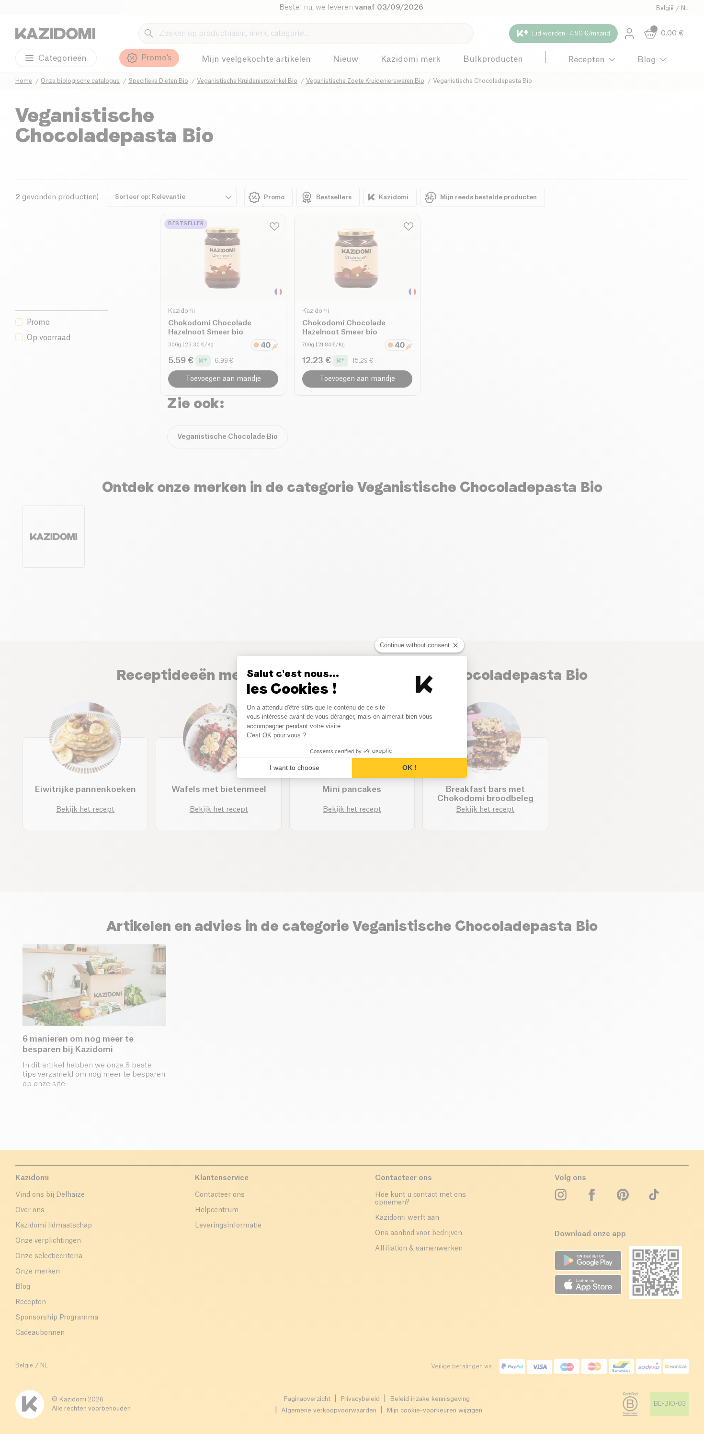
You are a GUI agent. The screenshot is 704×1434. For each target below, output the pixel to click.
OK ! (409, 767)
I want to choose (294, 767)
